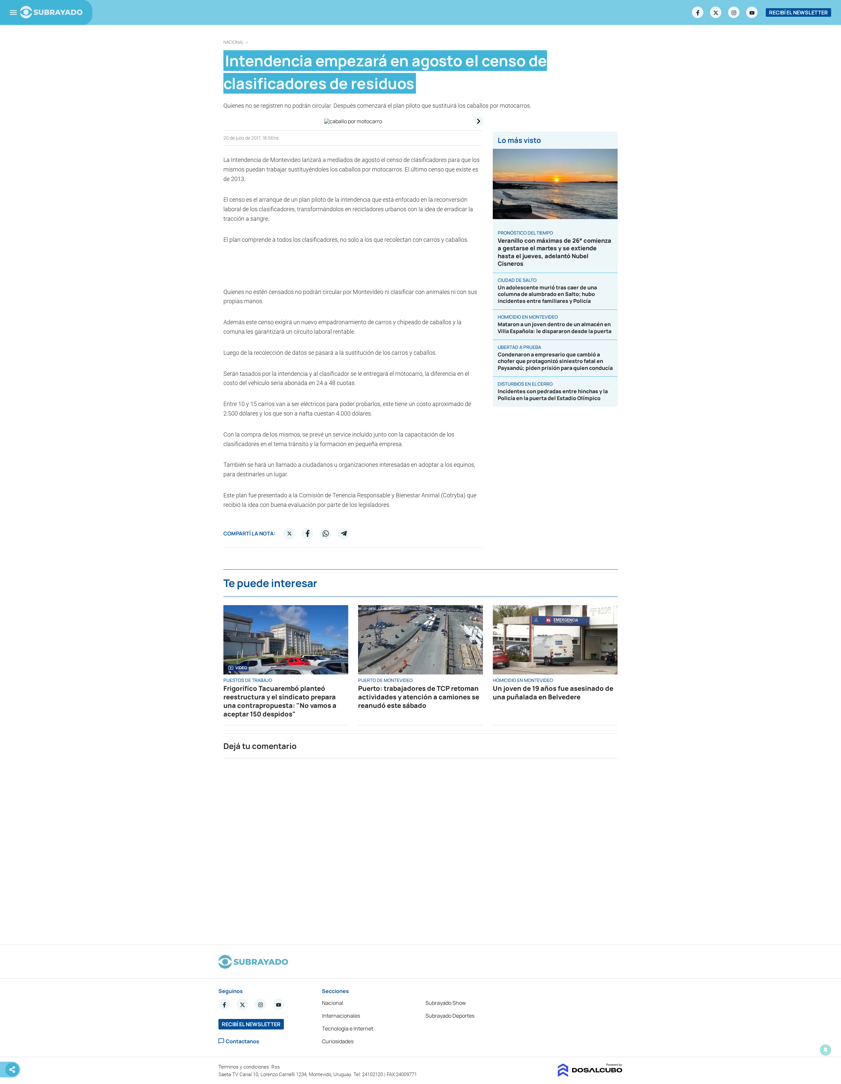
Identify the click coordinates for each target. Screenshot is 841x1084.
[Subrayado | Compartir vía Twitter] (289, 533)
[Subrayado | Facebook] (697, 12)
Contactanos (242, 1041)
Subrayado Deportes (449, 1015)
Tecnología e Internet (347, 1028)
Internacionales (341, 1015)
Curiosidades (337, 1041)
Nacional (233, 42)
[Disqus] (420, 849)
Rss (276, 1067)
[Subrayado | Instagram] (734, 12)
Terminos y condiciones (244, 1067)
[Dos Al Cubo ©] (590, 1074)
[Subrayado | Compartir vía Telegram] (344, 533)
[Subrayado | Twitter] (715, 12)
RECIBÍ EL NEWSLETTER (798, 12)
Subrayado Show (445, 1002)
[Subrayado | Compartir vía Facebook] (307, 533)
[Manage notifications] (825, 1050)
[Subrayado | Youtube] (752, 12)
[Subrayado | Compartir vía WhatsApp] (326, 533)
